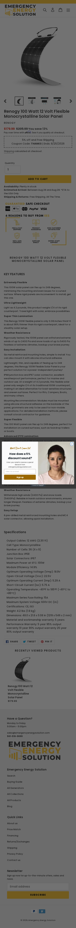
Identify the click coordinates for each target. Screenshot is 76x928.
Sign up (20, 477)
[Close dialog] (71, 443)
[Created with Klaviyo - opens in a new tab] (38, 485)
